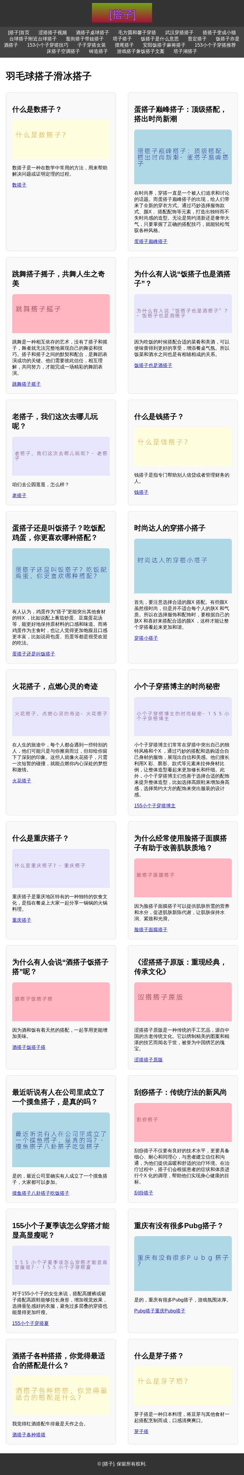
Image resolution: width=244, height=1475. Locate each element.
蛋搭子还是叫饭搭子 (33, 653)
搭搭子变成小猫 (219, 32)
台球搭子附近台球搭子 (33, 38)
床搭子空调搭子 (63, 51)
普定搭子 (197, 38)
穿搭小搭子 (146, 638)
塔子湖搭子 (185, 51)
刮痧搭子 (143, 1192)
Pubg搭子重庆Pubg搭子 (159, 1310)
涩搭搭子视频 (52, 32)
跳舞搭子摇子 (26, 384)
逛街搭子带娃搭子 (85, 38)
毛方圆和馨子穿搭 (137, 32)
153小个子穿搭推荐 (215, 45)
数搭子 (19, 184)
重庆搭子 (21, 920)
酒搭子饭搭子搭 (29, 1047)
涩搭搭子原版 (148, 1059)
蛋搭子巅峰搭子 (151, 241)
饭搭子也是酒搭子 (153, 365)
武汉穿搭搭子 (179, 32)
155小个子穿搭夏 (30, 1323)
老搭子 (19, 495)
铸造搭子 (98, 51)
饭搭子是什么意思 (160, 38)
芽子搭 (141, 1431)
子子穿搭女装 (91, 45)
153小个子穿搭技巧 (47, 45)
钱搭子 (141, 492)
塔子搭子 (122, 38)
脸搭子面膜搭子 (151, 929)
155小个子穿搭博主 (155, 805)
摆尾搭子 (124, 45)
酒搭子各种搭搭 (29, 1434)
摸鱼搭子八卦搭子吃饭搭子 (40, 1193)
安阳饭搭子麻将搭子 (164, 45)
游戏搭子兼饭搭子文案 (141, 51)
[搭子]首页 (18, 32)
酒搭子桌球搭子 (92, 32)
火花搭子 (21, 780)
